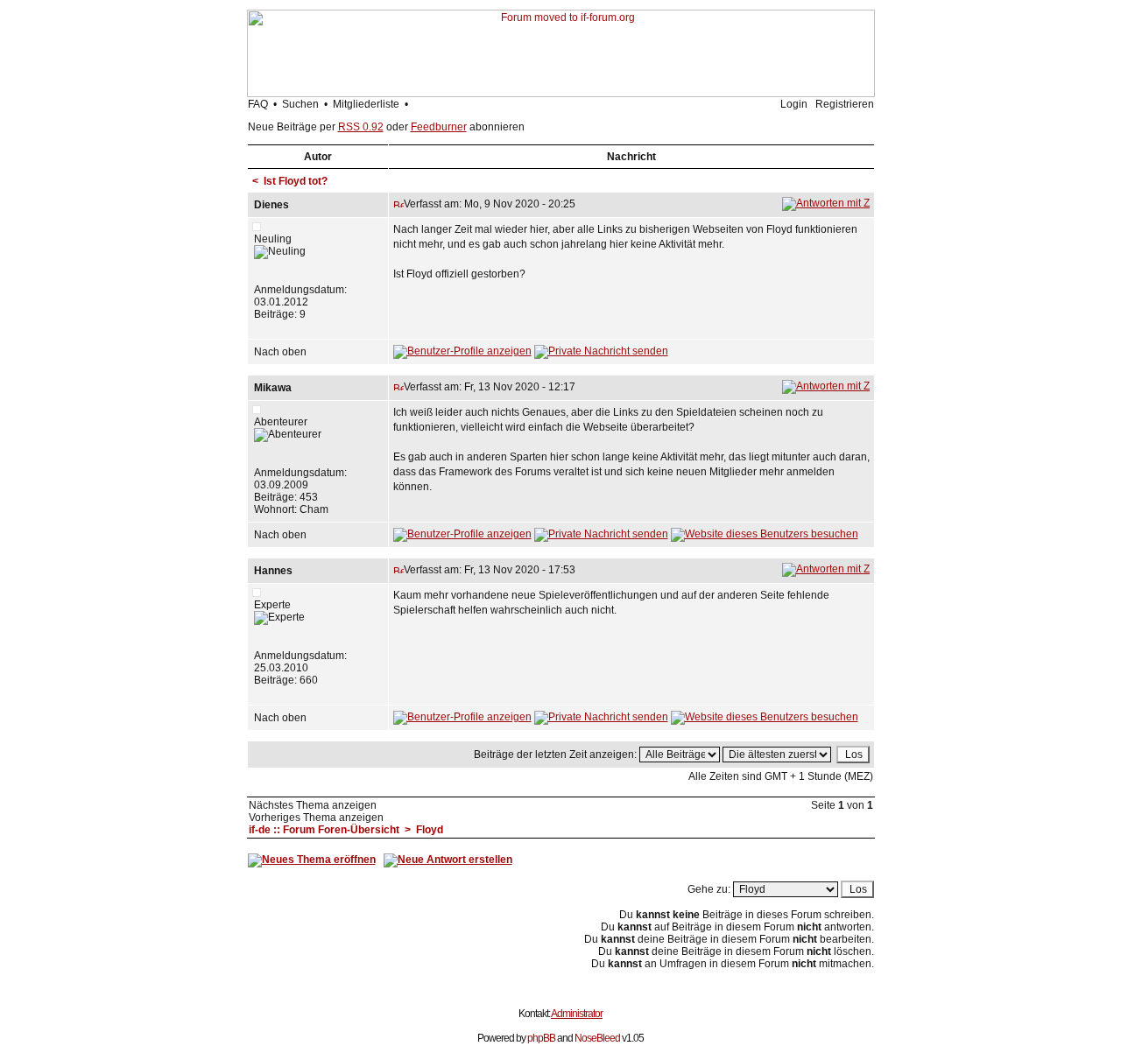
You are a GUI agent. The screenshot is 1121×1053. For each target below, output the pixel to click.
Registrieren (844, 104)
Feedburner (439, 127)
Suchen (300, 104)
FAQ (258, 104)
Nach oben (280, 352)
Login (793, 104)
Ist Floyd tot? (296, 181)
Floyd (429, 830)
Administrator (577, 1013)
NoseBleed (597, 1038)
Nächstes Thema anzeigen (313, 805)
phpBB (541, 1038)
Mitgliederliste (366, 104)
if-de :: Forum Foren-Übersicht (324, 830)
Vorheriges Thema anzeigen (316, 817)
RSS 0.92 (361, 127)
